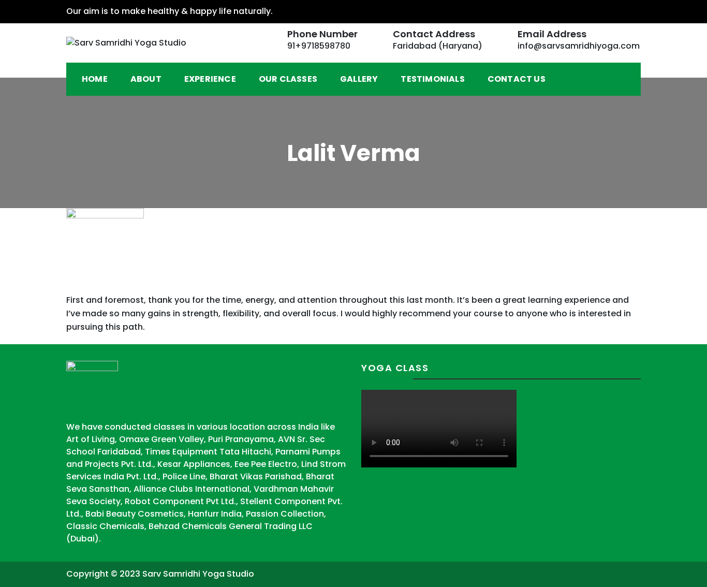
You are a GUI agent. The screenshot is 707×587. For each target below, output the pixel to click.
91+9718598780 (318, 46)
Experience (210, 79)
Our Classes (288, 79)
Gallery (359, 79)
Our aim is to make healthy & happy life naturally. (169, 11)
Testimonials (432, 79)
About (145, 79)
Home (95, 79)
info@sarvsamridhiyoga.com (579, 46)
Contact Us (517, 79)
